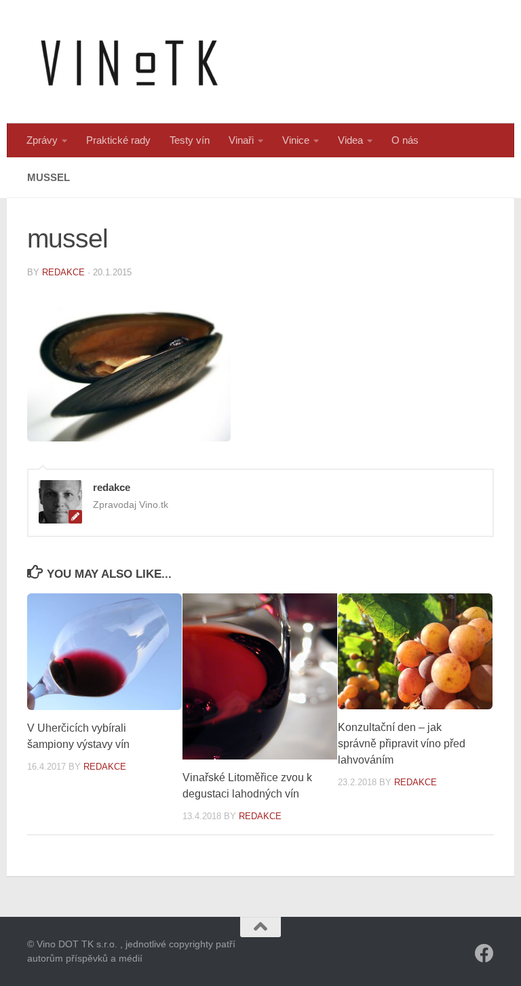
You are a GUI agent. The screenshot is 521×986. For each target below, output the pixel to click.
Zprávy (42, 140)
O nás (405, 140)
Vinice (295, 140)
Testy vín (190, 140)
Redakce (104, 767)
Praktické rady (118, 140)
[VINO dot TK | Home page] (129, 61)
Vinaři (241, 140)
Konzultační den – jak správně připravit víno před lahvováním (401, 744)
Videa (350, 140)
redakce (63, 272)
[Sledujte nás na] (484, 953)
